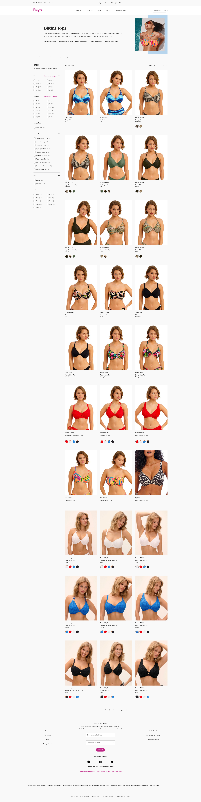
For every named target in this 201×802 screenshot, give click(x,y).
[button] (145, 65)
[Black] (77, 441)
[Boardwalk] (137, 126)
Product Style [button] (37, 134)
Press (47, 740)
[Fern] (73, 191)
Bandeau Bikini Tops (66, 41)
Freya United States (103, 771)
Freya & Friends (120, 10)
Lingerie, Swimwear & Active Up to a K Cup (110, 3)
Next (122, 710)
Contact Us (47, 735)
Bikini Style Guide (50, 41)
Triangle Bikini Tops (111, 41)
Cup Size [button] (36, 96)
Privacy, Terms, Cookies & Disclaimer (80, 796)
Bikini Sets (55, 57)
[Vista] (140, 126)
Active (99, 10)
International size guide (50, 76)
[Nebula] (70, 191)
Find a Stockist (153, 731)
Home (35, 57)
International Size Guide (153, 735)
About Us (47, 731)
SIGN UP (100, 750)
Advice (108, 10)
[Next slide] (95, 92)
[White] (70, 441)
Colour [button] (35, 190)
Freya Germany (116, 771)
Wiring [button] (35, 176)
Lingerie (78, 10)
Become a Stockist (153, 740)
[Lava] (66, 441)
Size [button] (35, 76)
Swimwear (89, 10)
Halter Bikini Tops (81, 41)
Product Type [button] (37, 123)
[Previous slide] (66, 92)
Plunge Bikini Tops (96, 41)
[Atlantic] (73, 441)
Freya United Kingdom (87, 771)
